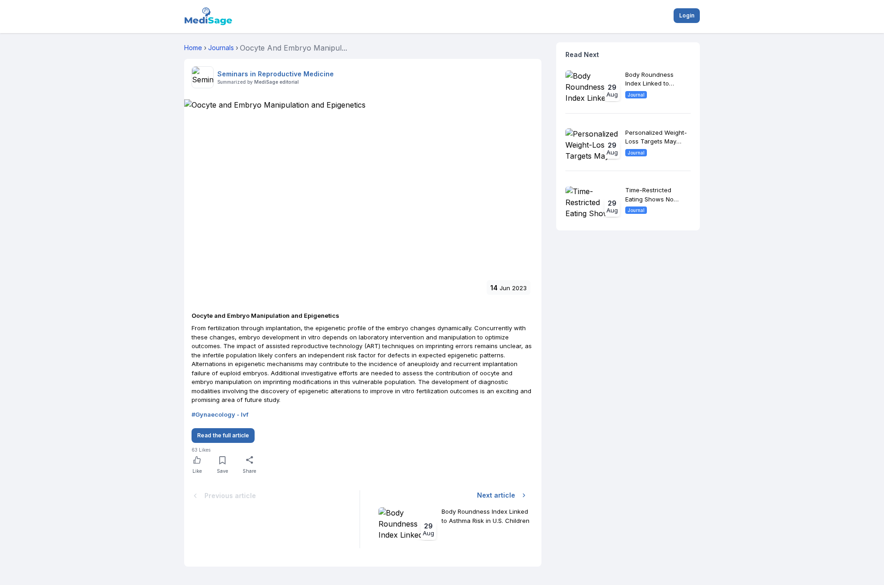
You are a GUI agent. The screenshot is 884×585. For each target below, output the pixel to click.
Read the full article (223, 435)
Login (686, 15)
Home (193, 48)
